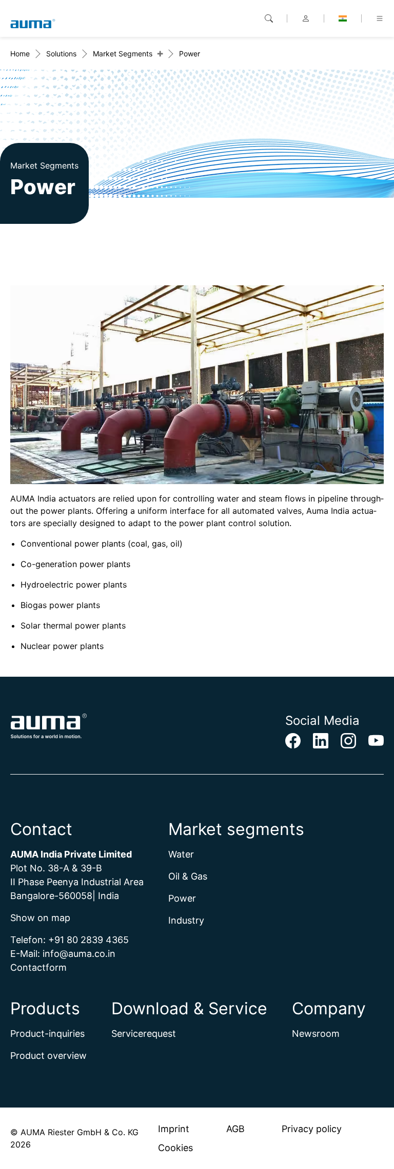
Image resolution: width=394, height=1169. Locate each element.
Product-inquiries (47, 1033)
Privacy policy (312, 1128)
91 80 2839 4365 (91, 939)
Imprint (173, 1128)
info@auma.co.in (79, 953)
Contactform (38, 967)
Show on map (40, 917)
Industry (186, 920)
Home (20, 53)
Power (182, 898)
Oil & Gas (187, 876)
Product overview (48, 1055)
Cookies (175, 1147)
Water (181, 854)
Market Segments (122, 53)
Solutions (61, 53)
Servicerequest (143, 1033)
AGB (235, 1128)
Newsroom (316, 1033)
